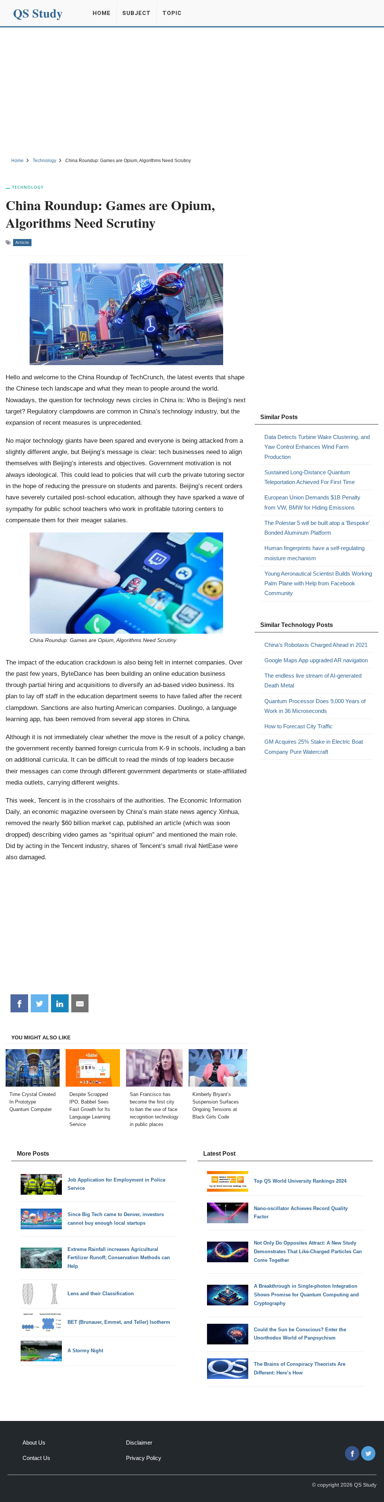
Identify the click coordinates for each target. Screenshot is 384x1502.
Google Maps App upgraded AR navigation (316, 660)
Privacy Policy (143, 1458)
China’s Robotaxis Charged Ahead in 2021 (316, 645)
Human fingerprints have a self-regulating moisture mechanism (314, 553)
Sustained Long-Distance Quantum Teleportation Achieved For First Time (309, 477)
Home (102, 13)
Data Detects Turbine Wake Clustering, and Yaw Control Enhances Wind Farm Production (317, 447)
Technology (28, 187)
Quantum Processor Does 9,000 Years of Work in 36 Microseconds (315, 706)
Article (22, 242)
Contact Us (36, 1458)
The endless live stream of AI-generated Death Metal (313, 680)
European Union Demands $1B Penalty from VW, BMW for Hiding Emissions (312, 502)
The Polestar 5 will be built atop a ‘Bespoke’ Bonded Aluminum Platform (316, 528)
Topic (172, 13)
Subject (136, 13)
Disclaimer (139, 1442)
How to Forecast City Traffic (298, 726)
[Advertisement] (192, 91)
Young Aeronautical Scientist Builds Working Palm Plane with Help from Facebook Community (318, 583)
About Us (33, 1442)
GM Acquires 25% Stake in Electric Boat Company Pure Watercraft (313, 746)
